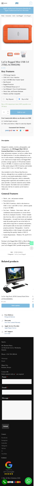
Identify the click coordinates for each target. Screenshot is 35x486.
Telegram (4, 445)
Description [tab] (5, 140)
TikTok (3, 448)
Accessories (8, 16)
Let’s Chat (7, 333)
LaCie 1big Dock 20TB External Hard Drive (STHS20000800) (15, 298)
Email (3, 361)
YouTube (4, 454)
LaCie (13, 16)
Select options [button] (16, 305)
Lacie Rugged (19, 16)
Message (6, 398)
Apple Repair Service (10, 328)
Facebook (4, 437)
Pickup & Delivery (10, 317)
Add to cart (21, 112)
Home (2, 16)
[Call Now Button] (4, 482)
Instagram (4, 440)
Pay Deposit (9, 99)
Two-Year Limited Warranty (12, 322)
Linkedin (4, 443)
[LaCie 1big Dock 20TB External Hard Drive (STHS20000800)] (15, 280)
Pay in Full (25, 99)
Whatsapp (4, 358)
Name (5, 377)
